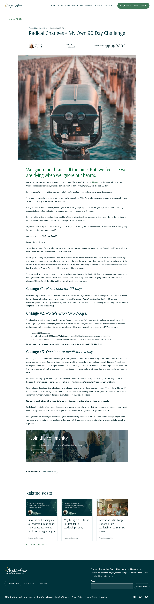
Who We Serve (86, 5)
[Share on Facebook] (113, 46)
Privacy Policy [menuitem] (77, 597)
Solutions (56, 5)
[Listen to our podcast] (140, 597)
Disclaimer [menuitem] (103, 597)
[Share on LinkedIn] (108, 46)
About (108, 5)
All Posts (17, 19)
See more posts (35, 545)
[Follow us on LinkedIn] (134, 597)
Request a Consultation (133, 5)
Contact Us (13, 583)
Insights (98, 5)
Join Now (38, 452)
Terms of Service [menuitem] (91, 597)
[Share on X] (118, 46)
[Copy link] (123, 46)
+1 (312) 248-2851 (40, 584)
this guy (95, 182)
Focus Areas (70, 5)
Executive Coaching (38, 28)
